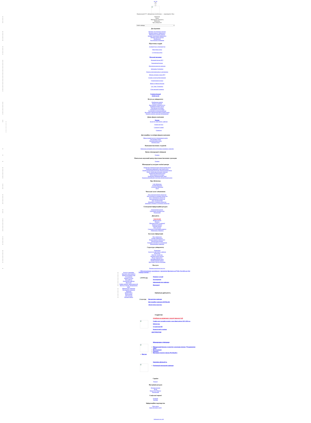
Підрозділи (157, 253)
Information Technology (157, 69)
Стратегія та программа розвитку (157, 229)
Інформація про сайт (159, 419)
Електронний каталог (157, 209)
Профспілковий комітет (157, 260)
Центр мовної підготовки (157, 175)
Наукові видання (155, 57)
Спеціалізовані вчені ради (155, 95)
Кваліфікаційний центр (157, 259)
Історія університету (157, 238)
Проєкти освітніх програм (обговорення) (157, 114)
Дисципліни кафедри (129, 281)
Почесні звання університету (157, 239)
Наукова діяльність (160, 362)
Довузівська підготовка (157, 108)
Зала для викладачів (157, 200)
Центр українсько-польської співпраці (157, 172)
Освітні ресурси (158, 124)
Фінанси (157, 222)
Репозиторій (157, 212)
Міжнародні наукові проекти (157, 34)
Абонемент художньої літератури (157, 202)
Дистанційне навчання (128, 290)
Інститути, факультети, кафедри (159, 121)
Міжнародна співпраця (128, 288)
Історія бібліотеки (157, 185)
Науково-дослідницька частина (157, 31)
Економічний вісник (157, 63)
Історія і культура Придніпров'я (157, 77)
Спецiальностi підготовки (157, 109)
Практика (128, 291)
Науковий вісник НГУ (157, 60)
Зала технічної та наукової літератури (157, 196)
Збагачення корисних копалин (157, 66)
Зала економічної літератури (157, 199)
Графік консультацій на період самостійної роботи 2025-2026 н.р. (171, 321)
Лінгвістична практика (155, 304)
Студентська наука (157, 52)
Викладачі (128, 282)
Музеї (155, 389)
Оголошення (128, 276)
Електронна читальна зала (157, 211)
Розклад (155, 381)
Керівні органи (157, 220)
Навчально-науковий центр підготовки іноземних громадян (157, 148)
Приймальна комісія (157, 102)
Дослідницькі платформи (157, 40)
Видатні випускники (157, 241)
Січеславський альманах (157, 89)
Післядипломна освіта (155, 141)
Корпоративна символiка (157, 244)
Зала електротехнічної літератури (157, 194)
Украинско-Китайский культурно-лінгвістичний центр (157, 177)
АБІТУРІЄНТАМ (156, 332)
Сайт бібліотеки (157, 184)
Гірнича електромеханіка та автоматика (157, 72)
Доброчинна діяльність (157, 230)
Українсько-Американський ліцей (157, 176)
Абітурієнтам (128, 295)
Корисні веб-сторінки (160, 329)
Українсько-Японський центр (157, 173)
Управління (157, 250)
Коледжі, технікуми (157, 255)
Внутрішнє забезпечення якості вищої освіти (157, 112)
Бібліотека (156, 324)
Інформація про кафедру (161, 282)
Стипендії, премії (159, 127)
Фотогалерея (128, 294)
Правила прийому (157, 103)
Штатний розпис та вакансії (157, 223)
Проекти (155, 351)
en (156, 1)
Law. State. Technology (157, 86)
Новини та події (128, 278)
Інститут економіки (128, 272)
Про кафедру (128, 279)
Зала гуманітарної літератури (157, 197)
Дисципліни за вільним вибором (157, 111)
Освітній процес (157, 226)
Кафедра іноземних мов (128, 275)
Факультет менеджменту (128, 274)
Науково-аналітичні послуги (157, 268)
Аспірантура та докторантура (157, 46)
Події (157, 188)
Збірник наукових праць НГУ (157, 75)
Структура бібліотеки (157, 187)
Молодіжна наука (157, 49)
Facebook (155, 398)
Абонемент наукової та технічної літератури (157, 203)
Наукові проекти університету (157, 33)
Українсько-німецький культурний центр (157, 169)
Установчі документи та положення (157, 242)
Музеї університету (157, 257)
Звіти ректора (157, 227)
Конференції (157, 39)
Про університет (157, 237)
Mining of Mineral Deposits (157, 83)
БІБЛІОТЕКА (128, 293)
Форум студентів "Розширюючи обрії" (129, 286)
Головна (157, 155)
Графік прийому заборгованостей (128, 284)
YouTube (155, 400)
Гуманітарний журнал (157, 80)
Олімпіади (159, 130)
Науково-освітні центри (157, 37)
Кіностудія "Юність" (155, 390)
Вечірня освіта (156, 142)
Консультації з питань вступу (157, 105)
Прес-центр (155, 406)
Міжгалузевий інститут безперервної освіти (155, 138)
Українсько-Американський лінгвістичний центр (157, 167)
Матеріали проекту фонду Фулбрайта (165, 352)
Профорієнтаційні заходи (157, 106)
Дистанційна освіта (155, 139)
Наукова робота (128, 297)
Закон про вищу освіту (155, 407)
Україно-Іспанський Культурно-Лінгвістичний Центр (157, 170)
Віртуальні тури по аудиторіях (157, 262)
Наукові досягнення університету (157, 36)
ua (154, 1)
